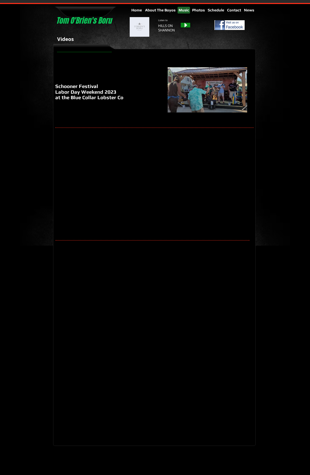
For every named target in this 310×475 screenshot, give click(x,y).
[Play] (185, 25)
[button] (241, 107)
